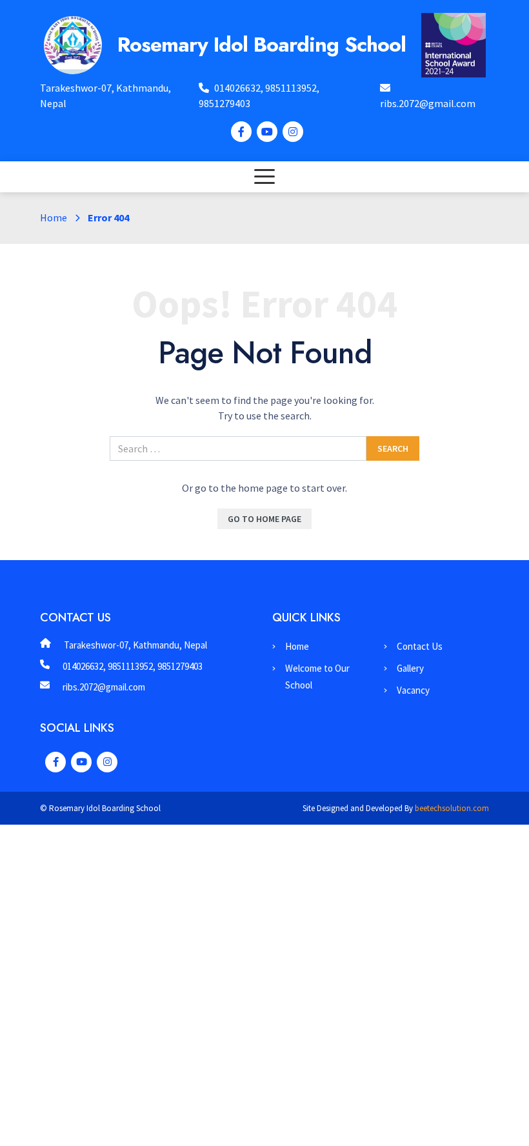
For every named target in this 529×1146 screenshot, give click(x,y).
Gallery (410, 668)
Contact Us (420, 646)
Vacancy (413, 690)
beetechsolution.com (452, 808)
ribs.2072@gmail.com (427, 103)
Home (53, 217)
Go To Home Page (264, 519)
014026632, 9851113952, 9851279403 (133, 666)
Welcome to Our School (317, 676)
